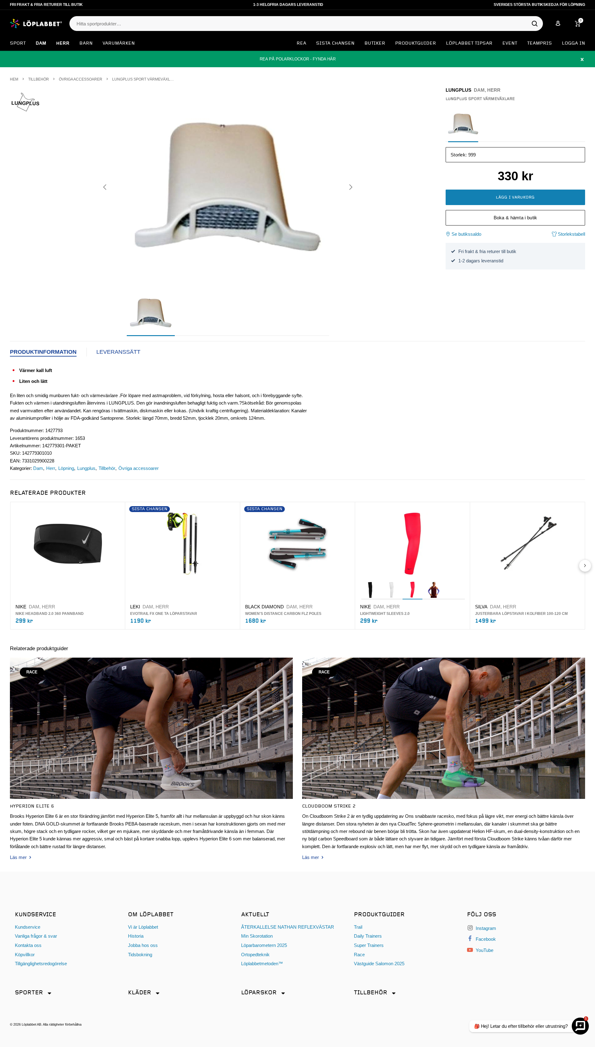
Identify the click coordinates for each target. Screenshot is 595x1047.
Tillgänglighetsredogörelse (41, 963)
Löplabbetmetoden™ (262, 963)
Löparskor (259, 992)
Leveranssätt (118, 352)
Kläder (139, 992)
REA (301, 43)
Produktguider (415, 43)
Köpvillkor (25, 954)
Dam (41, 43)
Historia (135, 936)
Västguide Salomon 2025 (379, 963)
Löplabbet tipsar (469, 43)
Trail (358, 927)
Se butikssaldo (466, 234)
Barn (86, 43)
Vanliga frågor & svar (36, 936)
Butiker (374, 43)
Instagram (485, 928)
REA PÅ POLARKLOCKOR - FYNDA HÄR (297, 59)
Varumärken (119, 43)
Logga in (573, 43)
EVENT (509, 43)
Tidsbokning (140, 954)
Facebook (485, 939)
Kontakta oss (28, 945)
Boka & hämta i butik (515, 217)
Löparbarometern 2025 (264, 945)
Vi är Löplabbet (143, 927)
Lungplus (86, 468)
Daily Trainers (368, 936)
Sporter (29, 992)
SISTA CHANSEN (335, 43)
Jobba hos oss (143, 945)
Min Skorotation (257, 936)
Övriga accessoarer (138, 468)
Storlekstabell (571, 234)
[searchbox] (303, 24)
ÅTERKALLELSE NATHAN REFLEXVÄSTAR (287, 927)
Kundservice (27, 927)
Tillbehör (107, 468)
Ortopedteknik (255, 954)
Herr (62, 43)
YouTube (483, 950)
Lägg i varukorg (515, 197)
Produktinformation (43, 352)
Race (359, 954)
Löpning (66, 468)
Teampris (539, 43)
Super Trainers (369, 945)
